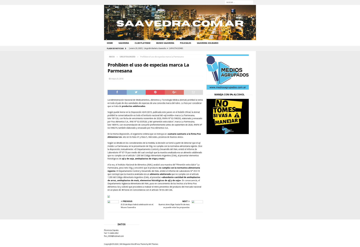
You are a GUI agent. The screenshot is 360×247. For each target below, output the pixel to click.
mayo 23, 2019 (117, 78)
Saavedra (124, 43)
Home (110, 43)
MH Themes (153, 244)
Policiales (185, 43)
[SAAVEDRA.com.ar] (180, 38)
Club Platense (142, 43)
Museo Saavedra (165, 43)
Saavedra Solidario (207, 43)
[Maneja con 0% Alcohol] (228, 132)
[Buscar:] (239, 2)
